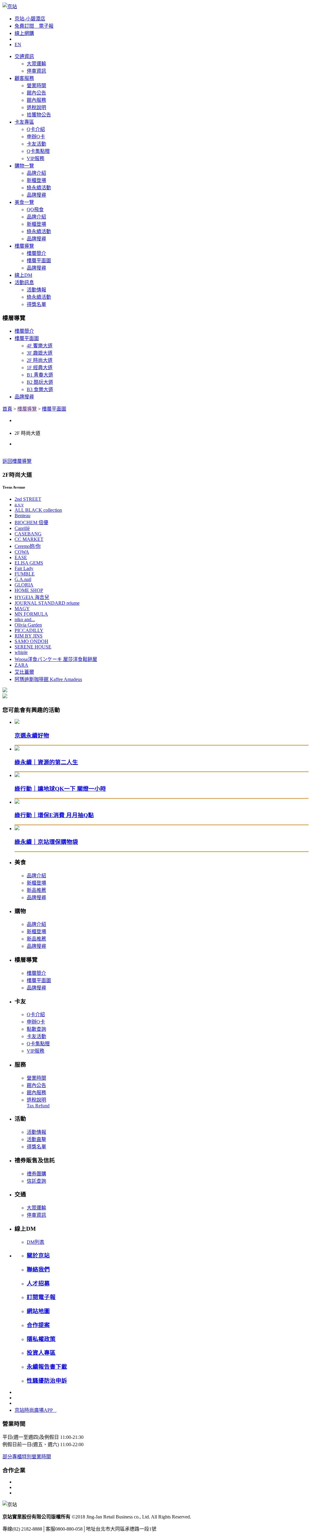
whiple (21, 652)
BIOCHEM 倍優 (31, 522)
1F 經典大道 (40, 367)
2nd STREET (28, 499)
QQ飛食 (35, 209)
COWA (22, 552)
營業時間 (36, 85)
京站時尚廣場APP (35, 1410)
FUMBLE (25, 573)
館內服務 (36, 100)
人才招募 (38, 1283)
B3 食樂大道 (40, 389)
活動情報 (36, 289)
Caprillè (22, 528)
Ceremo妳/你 (28, 546)
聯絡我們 (38, 1269)
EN (18, 44)
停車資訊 (36, 71)
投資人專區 (41, 1353)
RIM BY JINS (29, 635)
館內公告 (36, 92)
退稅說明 (36, 107)
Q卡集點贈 (38, 151)
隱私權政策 (41, 1339)
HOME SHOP (29, 590)
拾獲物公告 (39, 114)
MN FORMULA (31, 614)
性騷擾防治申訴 (47, 1380)
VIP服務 (35, 158)
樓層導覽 (24, 246)
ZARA (21, 665)
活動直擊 (36, 1139)
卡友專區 (24, 122)
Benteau (22, 515)
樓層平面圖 (39, 260)
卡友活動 (36, 143)
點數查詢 (36, 1029)
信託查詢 (36, 1181)
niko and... (25, 619)
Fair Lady (24, 568)
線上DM (23, 275)
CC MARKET (29, 539)
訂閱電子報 (41, 1297)
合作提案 (38, 1325)
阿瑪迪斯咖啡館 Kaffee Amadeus (48, 679)
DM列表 (35, 1242)
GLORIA (24, 584)
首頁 (7, 408)
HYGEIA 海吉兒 (32, 597)
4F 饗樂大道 (40, 345)
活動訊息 (24, 282)
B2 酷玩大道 (40, 382)
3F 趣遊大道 (40, 353)
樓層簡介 (36, 253)
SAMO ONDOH (31, 641)
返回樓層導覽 (17, 461)
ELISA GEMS (29, 563)
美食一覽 (24, 202)
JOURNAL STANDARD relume (47, 603)
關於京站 (38, 1255)
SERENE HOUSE (33, 646)
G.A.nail (23, 579)
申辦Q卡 (36, 136)
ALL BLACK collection (38, 510)
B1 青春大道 (40, 374)
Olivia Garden (28, 625)
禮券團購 (36, 1173)
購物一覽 (24, 165)
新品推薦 (36, 890)
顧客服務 (24, 78)
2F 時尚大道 (40, 360)
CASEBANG (28, 533)
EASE (21, 557)
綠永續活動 (39, 187)
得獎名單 (36, 304)
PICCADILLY (29, 630)
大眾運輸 (36, 63)
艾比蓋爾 (24, 672)
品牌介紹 (36, 173)
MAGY (22, 608)
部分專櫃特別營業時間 (26, 1456)
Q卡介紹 (36, 129)
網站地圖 (38, 1311)
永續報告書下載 (47, 1366)
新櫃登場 (36, 180)
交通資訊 (24, 56)
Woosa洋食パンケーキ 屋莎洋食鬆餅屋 (56, 659)
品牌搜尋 (36, 195)
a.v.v (19, 504)
